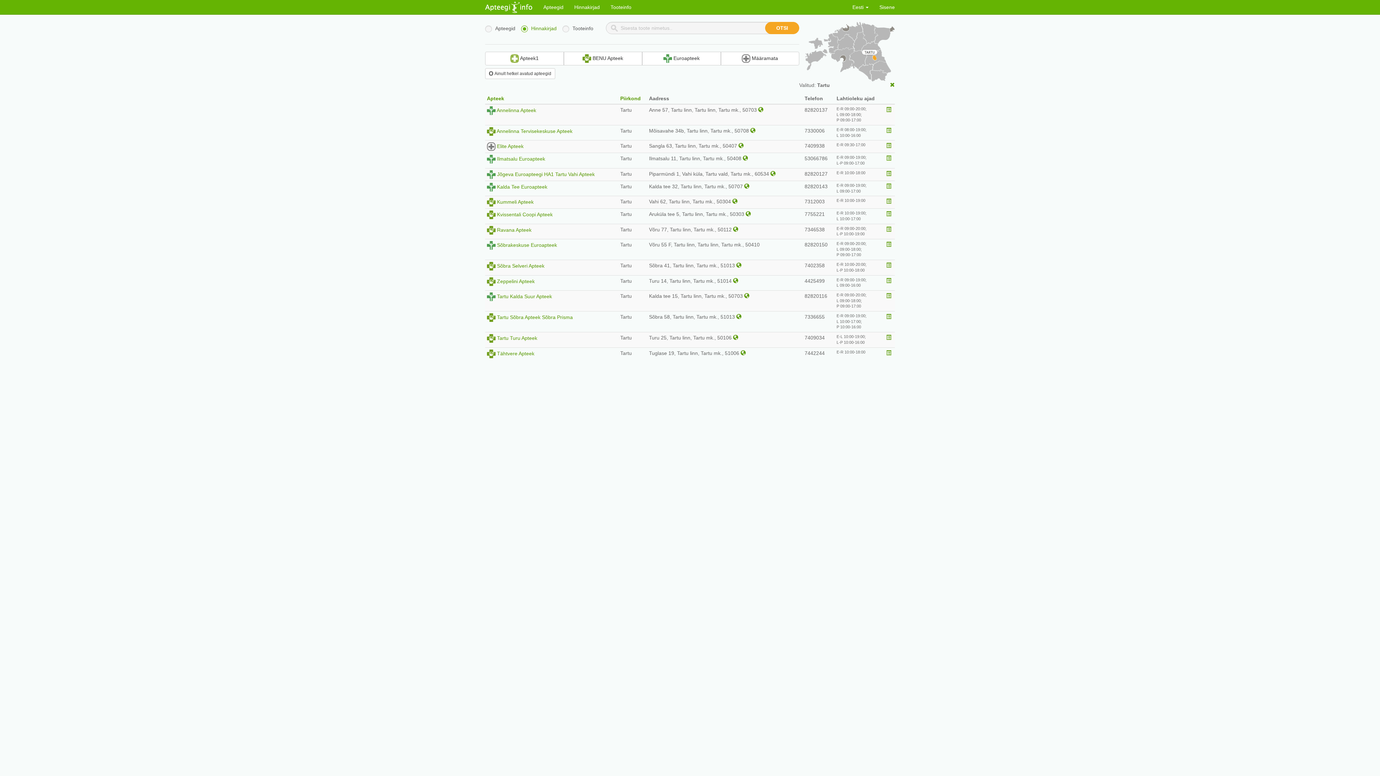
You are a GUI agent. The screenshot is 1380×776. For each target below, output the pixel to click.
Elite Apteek (510, 146)
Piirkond (630, 98)
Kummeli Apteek (515, 202)
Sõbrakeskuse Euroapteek (527, 245)
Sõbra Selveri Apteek (520, 266)
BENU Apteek (607, 58)
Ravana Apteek (514, 229)
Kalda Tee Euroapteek (522, 187)
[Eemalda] (892, 85)
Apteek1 (529, 58)
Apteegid (553, 7)
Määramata (764, 58)
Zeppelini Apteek (516, 281)
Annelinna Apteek (516, 110)
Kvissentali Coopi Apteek (525, 214)
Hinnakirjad (587, 7)
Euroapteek (686, 58)
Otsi (782, 28)
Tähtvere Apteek (515, 353)
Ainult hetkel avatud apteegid (522, 73)
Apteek (495, 98)
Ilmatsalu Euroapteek (521, 159)
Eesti (858, 7)
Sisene (887, 7)
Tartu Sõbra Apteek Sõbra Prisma (535, 317)
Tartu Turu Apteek (517, 338)
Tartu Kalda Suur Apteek (524, 296)
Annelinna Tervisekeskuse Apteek (534, 131)
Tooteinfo (621, 7)
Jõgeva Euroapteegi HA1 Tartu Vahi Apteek (546, 174)
